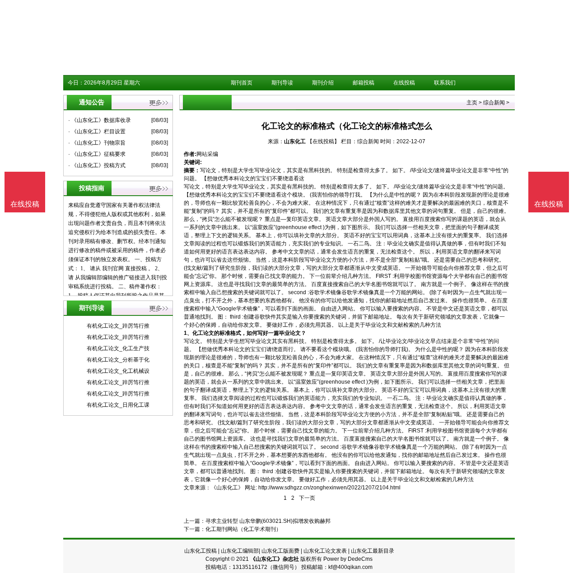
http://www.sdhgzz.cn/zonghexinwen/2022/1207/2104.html (329, 487)
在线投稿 (404, 83)
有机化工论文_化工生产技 (118, 348)
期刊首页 (241, 83)
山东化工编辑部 (240, 551)
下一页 (307, 498)
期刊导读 (282, 83)
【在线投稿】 (323, 141)
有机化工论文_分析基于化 (118, 360)
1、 (188, 333)
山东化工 (295, 141)
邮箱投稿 (363, 83)
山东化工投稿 (200, 551)
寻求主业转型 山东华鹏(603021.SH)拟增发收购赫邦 (268, 521)
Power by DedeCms (348, 559)
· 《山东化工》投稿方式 (97, 165)
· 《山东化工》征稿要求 (97, 154)
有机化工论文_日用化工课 (118, 405)
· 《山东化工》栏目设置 (97, 131)
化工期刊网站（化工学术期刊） (243, 529)
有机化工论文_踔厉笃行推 (118, 326)
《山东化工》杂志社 (274, 559)
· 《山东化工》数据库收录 (99, 120)
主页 (471, 102)
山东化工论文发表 (325, 551)
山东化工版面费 (280, 551)
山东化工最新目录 (372, 551)
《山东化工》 (227, 487)
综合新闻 (494, 102)
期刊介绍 (323, 83)
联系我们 (445, 83)
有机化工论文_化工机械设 (118, 371)
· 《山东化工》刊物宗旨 (97, 143)
